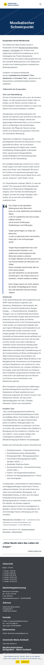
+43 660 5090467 (15, 626)
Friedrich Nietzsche (34, 551)
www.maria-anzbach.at (10, 643)
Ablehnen (25, 662)
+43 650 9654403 (25, 598)
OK (18, 662)
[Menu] (40, 4)
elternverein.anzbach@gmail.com (17, 633)
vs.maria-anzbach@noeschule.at (17, 621)
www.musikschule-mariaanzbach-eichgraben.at (17, 653)
